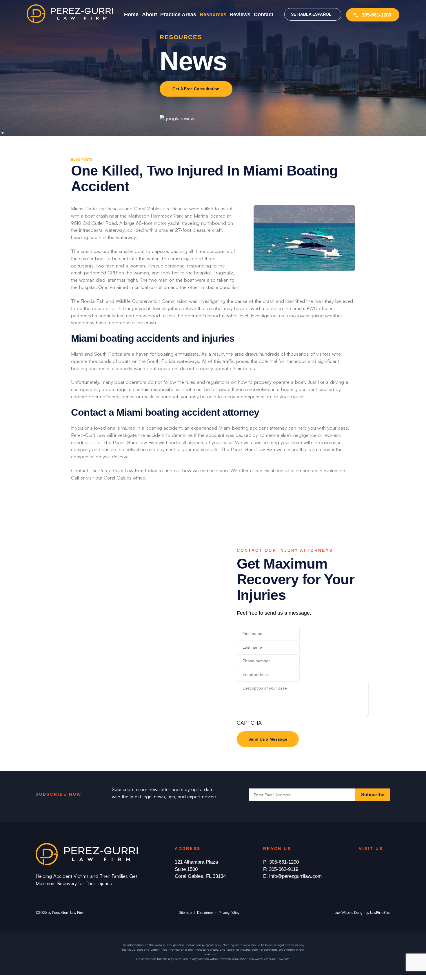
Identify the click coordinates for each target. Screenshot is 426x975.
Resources (213, 14)
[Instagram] (373, 862)
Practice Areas (178, 14)
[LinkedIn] (384, 862)
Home (131, 14)
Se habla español (311, 14)
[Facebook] (361, 862)
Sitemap (185, 912)
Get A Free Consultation (196, 89)
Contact (263, 14)
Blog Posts (81, 159)
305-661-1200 (376, 15)
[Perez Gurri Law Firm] (70, 21)
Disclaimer (205, 912)
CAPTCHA (249, 722)
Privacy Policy (229, 912)
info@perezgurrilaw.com (295, 876)
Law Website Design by (351, 912)
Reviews (240, 14)
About (149, 14)
